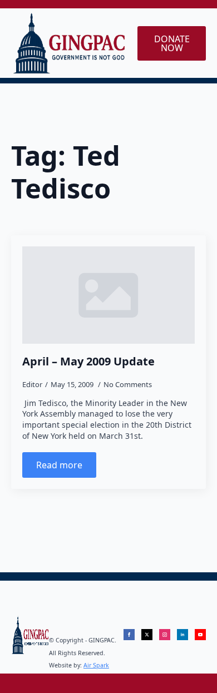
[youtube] (200, 634)
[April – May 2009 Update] (108, 294)
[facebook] (129, 634)
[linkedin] (182, 634)
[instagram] (164, 634)
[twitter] (146, 634)
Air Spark (96, 665)
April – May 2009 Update (88, 361)
